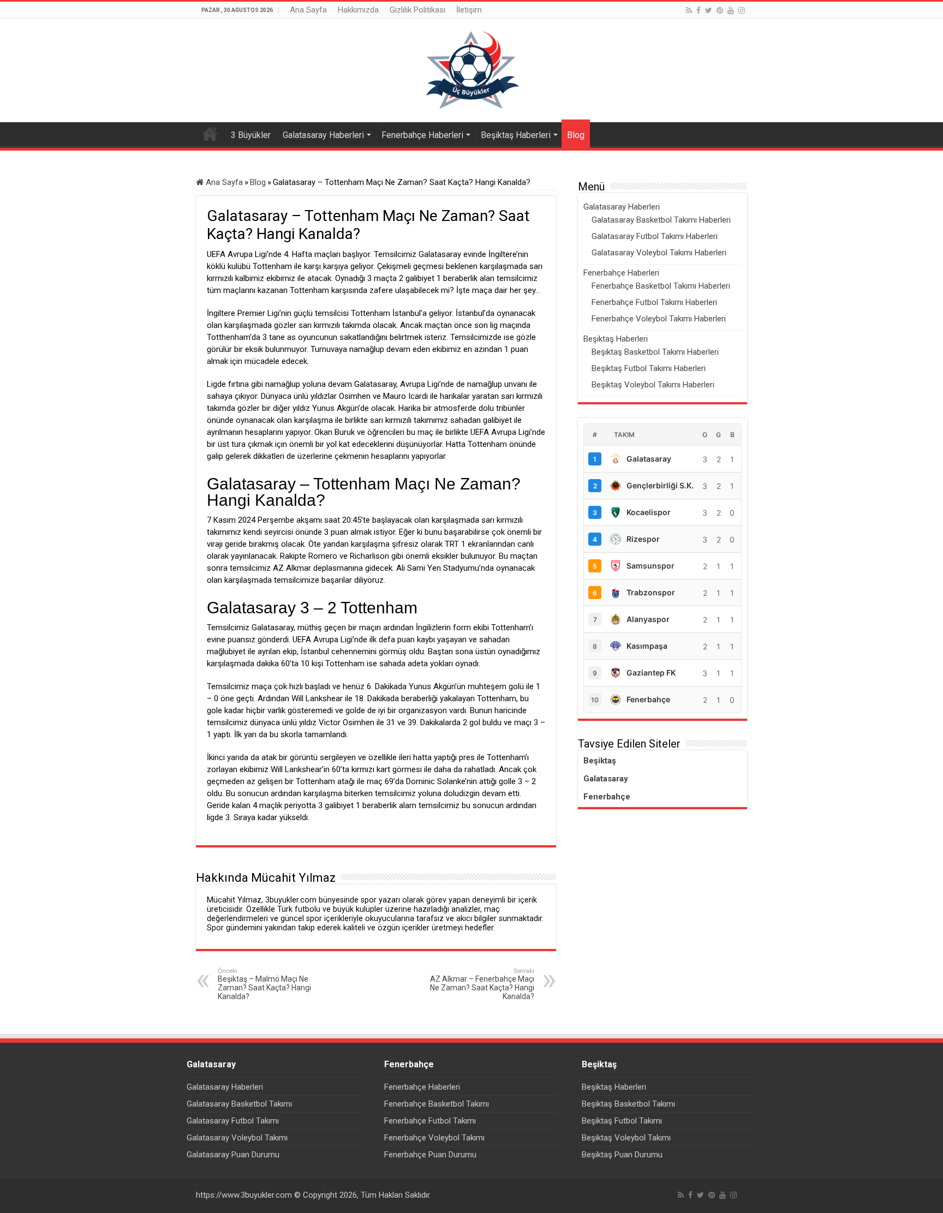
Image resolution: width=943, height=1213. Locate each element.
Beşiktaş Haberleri (516, 135)
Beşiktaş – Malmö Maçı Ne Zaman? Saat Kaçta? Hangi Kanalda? (264, 984)
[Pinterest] (719, 10)
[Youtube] (730, 10)
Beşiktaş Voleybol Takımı (626, 1138)
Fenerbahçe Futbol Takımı (430, 1121)
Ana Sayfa (308, 10)
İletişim (469, 10)
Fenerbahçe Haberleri (422, 135)
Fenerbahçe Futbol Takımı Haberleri (654, 302)
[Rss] (689, 10)
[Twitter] (708, 10)
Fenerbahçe (606, 797)
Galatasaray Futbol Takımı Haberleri (655, 236)
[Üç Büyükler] (471, 70)
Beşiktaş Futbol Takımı (622, 1121)
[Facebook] (698, 10)
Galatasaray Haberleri (323, 135)
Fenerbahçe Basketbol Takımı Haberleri (661, 286)
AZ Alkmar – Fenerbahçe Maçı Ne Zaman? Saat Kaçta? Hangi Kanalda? (482, 984)
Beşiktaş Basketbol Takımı (628, 1104)
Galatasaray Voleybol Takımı (237, 1138)
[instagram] (741, 10)
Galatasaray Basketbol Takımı (239, 1104)
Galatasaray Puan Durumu (233, 1155)
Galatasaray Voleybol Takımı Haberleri (659, 253)
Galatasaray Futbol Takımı (233, 1121)
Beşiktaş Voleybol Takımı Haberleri (653, 385)
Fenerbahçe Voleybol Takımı (434, 1138)
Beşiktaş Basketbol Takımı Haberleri (655, 352)
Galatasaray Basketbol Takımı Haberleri (661, 220)
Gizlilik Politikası (417, 10)
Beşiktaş (599, 761)
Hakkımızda (358, 10)
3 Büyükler (251, 135)
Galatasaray (605, 779)
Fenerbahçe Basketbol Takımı (436, 1104)
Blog (575, 135)
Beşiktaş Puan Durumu (622, 1155)
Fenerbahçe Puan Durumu (430, 1155)
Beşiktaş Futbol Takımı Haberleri (649, 368)
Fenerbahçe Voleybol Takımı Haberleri (659, 319)
